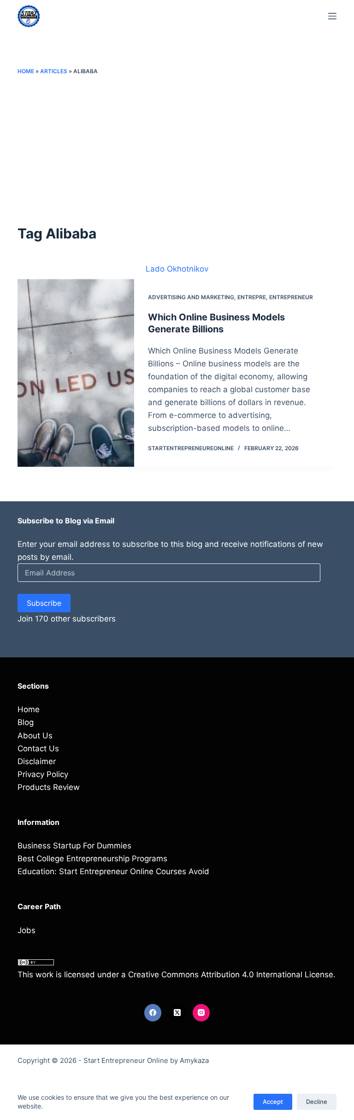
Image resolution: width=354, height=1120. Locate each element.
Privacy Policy (43, 774)
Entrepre (251, 297)
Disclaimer (37, 761)
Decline (316, 1101)
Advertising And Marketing (191, 297)
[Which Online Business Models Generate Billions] (76, 373)
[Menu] (332, 16)
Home (26, 71)
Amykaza (194, 1060)
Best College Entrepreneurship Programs (92, 858)
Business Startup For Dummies (74, 845)
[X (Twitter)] (177, 1012)
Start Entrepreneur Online (125, 1060)
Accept (273, 1101)
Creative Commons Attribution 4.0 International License (230, 974)
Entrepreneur (291, 297)
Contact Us (38, 748)
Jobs (26, 930)
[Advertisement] (177, 149)
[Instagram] (201, 1012)
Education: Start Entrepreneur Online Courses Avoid (113, 871)
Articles (53, 71)
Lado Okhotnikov (177, 268)
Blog (26, 722)
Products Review (49, 787)
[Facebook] (153, 1012)
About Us (35, 735)
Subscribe (44, 603)
